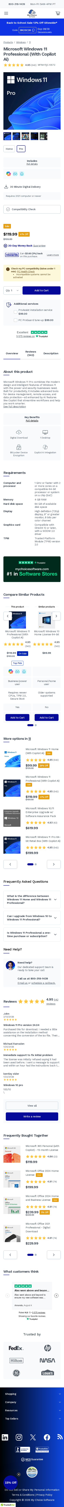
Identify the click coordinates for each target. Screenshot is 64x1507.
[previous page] (10, 864)
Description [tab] (51, 353)
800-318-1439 (17, 4)
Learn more (53, 255)
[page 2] (36, 864)
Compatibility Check (24, 209)
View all (32, 1105)
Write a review (32, 1116)
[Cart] (58, 13)
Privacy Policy (44, 1494)
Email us (23, 983)
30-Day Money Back (26, 245)
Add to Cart (41, 290)
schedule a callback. (43, 983)
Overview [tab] (12, 353)
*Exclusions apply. (45, 32)
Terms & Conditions (23, 1494)
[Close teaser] (18, 1474)
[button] (10, 1482)
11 (30, 42)
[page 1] (30, 864)
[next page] (54, 864)
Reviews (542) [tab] (30, 353)
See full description (14, 406)
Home (9, 148)
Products (8, 42)
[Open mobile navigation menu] (6, 13)
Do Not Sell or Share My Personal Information (32, 1489)
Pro (21, 148)
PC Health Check (26, 271)
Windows (21, 42)
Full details (32, 164)
